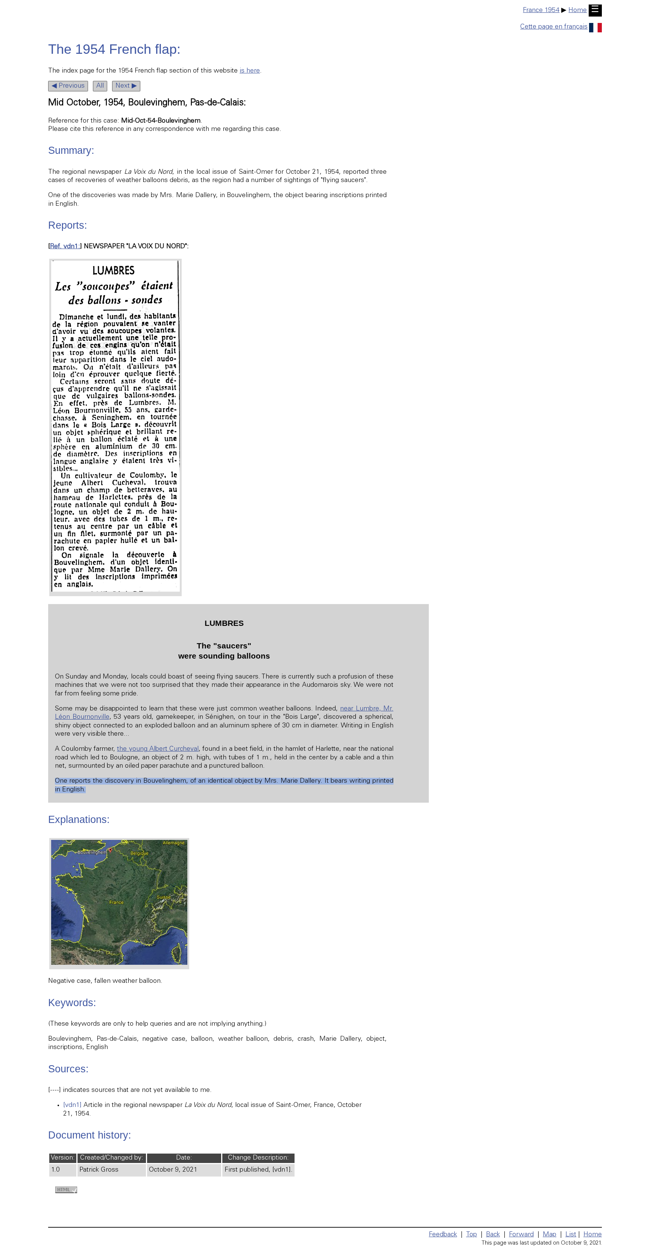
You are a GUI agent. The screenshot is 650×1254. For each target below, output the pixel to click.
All (100, 86)
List (570, 1234)
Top (471, 1234)
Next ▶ (126, 86)
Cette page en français (554, 27)
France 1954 (541, 10)
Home (577, 10)
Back (493, 1234)
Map (549, 1234)
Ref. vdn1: (65, 246)
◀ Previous (68, 86)
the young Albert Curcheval (158, 749)
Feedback (443, 1234)
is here (250, 71)
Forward (521, 1234)
